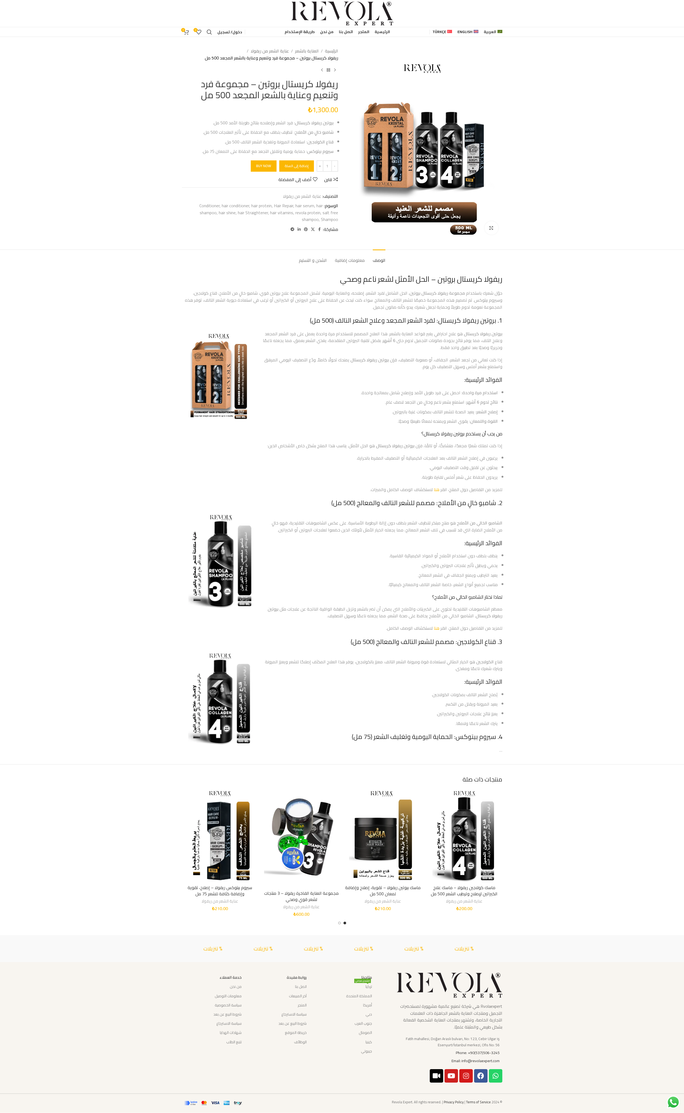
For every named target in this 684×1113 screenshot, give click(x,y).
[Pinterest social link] (305, 229)
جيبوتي (366, 1051)
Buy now (263, 166)
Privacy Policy (454, 1102)
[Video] (436, 1076)
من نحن (236, 986)
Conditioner (209, 206)
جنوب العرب (363, 1023)
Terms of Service (478, 1102)
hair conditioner (235, 206)
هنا (436, 489)
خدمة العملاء (231, 977)
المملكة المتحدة (359, 995)
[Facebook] (481, 1076)
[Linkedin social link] (299, 229)
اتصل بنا (301, 986)
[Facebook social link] (319, 229)
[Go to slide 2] (339, 923)
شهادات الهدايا (231, 1032)
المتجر (302, 1005)
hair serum (304, 206)
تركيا (363, 986)
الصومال (365, 1032)
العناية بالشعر (307, 51)
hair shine (227, 213)
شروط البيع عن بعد (292, 1023)
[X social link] (312, 229)
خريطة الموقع (296, 1032)
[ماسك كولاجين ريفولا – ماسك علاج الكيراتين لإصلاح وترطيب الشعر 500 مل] (464, 835)
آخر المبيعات (298, 995)
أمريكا (367, 1005)
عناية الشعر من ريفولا (270, 51)
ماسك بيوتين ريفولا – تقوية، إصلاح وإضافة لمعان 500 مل (383, 890)
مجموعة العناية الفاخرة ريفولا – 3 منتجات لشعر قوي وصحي (301, 896)
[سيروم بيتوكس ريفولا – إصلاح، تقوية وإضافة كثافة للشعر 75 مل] (220, 835)
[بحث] (209, 32)
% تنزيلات (498, 948)
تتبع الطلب (234, 1041)
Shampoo (329, 219)
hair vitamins (281, 213)
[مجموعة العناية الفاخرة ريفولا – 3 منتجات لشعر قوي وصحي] (301, 838)
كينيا (369, 1041)
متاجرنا (366, 977)
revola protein (307, 213)
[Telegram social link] (292, 229)
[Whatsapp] (495, 1076)
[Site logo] (342, 13)
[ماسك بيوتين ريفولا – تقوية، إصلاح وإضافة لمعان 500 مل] (383, 835)
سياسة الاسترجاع (294, 1014)
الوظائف (300, 1041)
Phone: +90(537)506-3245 (478, 1052)
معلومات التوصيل (228, 995)
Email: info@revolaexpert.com (476, 1060)
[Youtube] (451, 1076)
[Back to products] (328, 70)
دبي (369, 1014)
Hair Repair (283, 206)
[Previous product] (335, 70)
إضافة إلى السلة (297, 166)
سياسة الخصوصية (228, 1005)
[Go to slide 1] (344, 923)
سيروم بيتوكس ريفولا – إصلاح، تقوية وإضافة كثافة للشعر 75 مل (220, 890)
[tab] (379, 257)
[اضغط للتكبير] (491, 228)
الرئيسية (331, 51)
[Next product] (322, 70)
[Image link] (449, 985)
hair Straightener (253, 213)
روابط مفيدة (297, 977)
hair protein (261, 206)
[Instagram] (466, 1076)
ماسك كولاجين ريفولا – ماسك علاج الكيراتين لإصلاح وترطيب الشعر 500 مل (464, 890)
